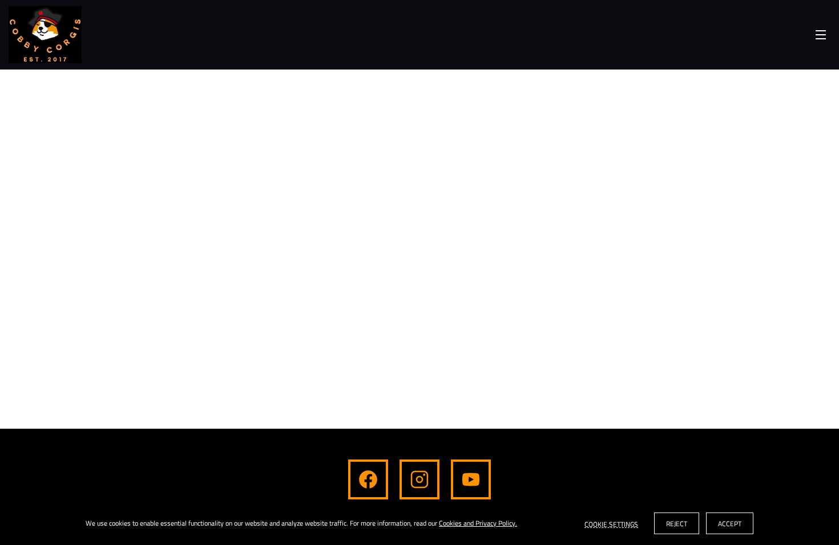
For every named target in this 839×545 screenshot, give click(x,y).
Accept (729, 523)
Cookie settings (611, 523)
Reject (676, 523)
